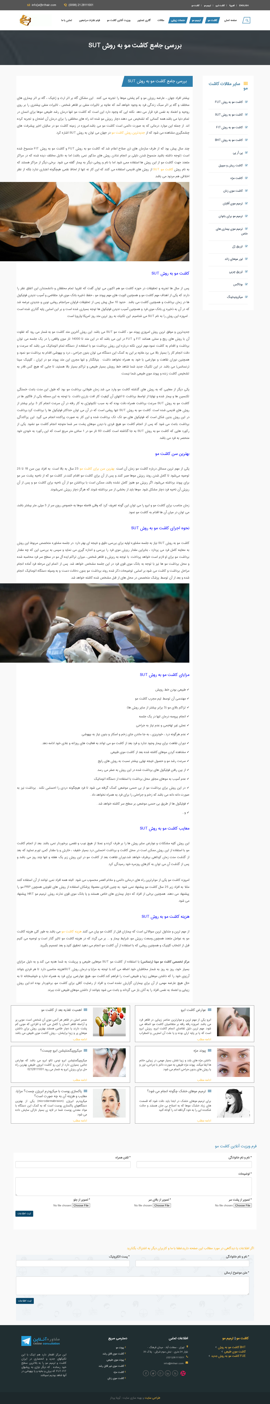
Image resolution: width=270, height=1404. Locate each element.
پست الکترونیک (119, 1257)
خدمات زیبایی (178, 20)
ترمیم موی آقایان (234, 203)
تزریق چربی (237, 271)
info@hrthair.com (174, 1363)
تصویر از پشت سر (240, 1200)
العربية (232, 5)
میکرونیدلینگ (236, 297)
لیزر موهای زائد (235, 259)
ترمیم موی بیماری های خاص (232, 231)
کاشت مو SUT (163, 169)
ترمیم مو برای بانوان (232, 216)
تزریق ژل (238, 246)
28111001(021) (175, 1357)
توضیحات (245, 1174)
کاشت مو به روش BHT (230, 140)
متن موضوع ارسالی (236, 1273)
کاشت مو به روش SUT (230, 114)
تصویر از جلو (81, 1200)
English (244, 5)
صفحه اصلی (230, 20)
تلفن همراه (123, 1158)
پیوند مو (120, 1348)
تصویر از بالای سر (159, 1200)
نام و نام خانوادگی (240, 1158)
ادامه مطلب (204, 1039)
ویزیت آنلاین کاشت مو (118, 20)
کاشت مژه (237, 178)
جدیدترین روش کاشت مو (128, 133)
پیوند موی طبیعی (115, 1360)
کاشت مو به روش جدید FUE (228, 1356)
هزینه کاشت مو (71, 931)
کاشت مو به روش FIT (230, 127)
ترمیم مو (207, 5)
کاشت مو (195, 5)
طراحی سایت (152, 1398)
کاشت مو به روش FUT (230, 102)
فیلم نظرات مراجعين (89, 20)
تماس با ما (66, 20)
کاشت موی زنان (234, 191)
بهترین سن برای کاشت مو (97, 469)
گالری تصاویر (144, 20)
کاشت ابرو (220, 5)
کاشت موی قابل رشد (113, 1354)
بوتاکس (239, 284)
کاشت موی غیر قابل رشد (111, 1366)
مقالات (161, 20)
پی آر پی (239, 152)
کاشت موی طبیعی (235, 1351)
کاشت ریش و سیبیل (232, 165)
